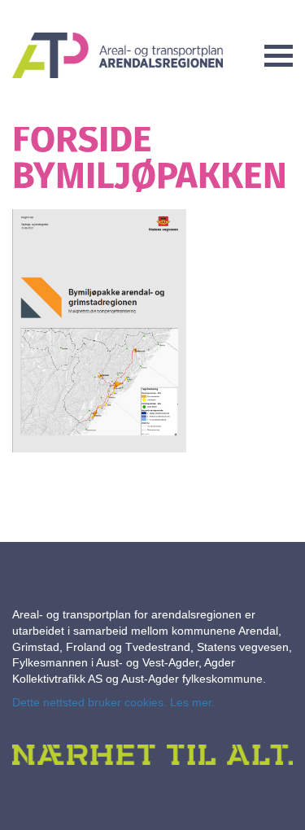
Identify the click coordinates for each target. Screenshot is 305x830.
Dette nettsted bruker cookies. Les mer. (113, 702)
